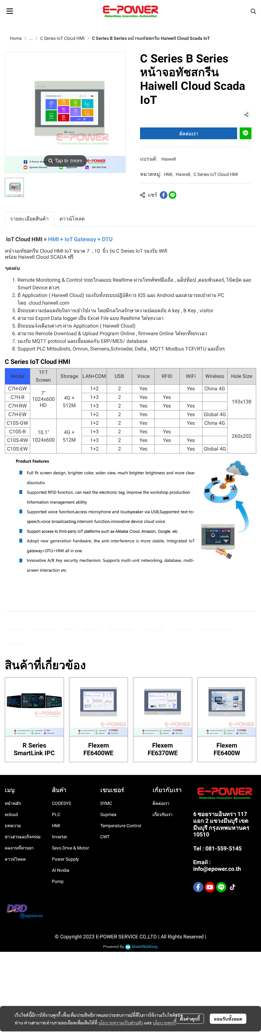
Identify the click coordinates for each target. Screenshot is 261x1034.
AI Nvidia (60, 870)
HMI (168, 174)
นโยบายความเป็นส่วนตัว (120, 1022)
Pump (58, 881)
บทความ (13, 825)
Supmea (108, 814)
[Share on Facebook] (163, 195)
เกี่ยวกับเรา (162, 814)
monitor (183, 629)
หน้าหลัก (13, 803)
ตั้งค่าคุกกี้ (190, 1019)
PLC (56, 814)
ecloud (11, 814)
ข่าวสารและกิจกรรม (22, 836)
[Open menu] (9, 11)
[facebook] (198, 887)
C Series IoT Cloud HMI (62, 38)
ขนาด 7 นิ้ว (155, 629)
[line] (221, 887)
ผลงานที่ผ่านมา (19, 847)
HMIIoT (90, 629)
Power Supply (65, 859)
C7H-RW (15, 643)
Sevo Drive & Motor (70, 847)
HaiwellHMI (43, 629)
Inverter (59, 836)
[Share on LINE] (172, 195)
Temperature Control (120, 825)
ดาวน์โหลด (15, 859)
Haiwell (168, 159)
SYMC (106, 803)
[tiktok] (233, 887)
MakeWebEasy (145, 947)
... (31, 38)
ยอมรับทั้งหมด (228, 1019)
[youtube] (210, 887)
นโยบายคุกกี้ (164, 1022)
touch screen (120, 629)
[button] (253, 11)
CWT (104, 836)
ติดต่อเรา (188, 133)
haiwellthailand (216, 629)
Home (16, 38)
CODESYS (61, 803)
